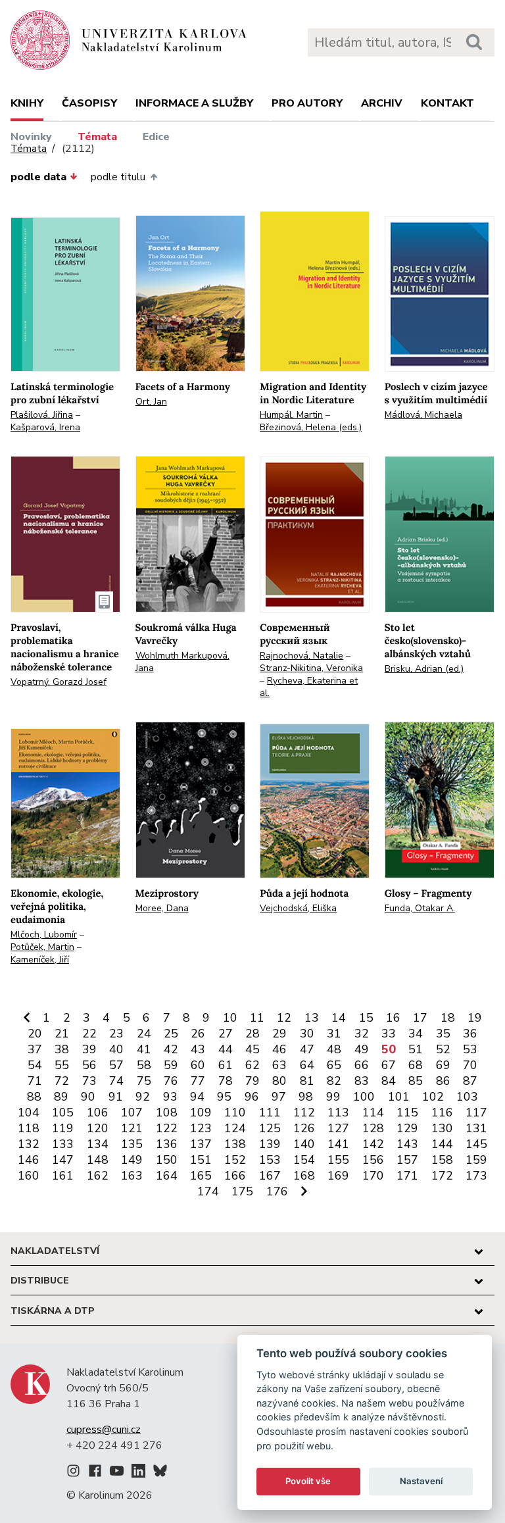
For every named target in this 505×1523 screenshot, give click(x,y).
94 (197, 1097)
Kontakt (447, 103)
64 (307, 1065)
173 (476, 1176)
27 (225, 1033)
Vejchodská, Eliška (298, 908)
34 (415, 1033)
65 (334, 1065)
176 (277, 1191)
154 (304, 1160)
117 (476, 1112)
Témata (97, 137)
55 (62, 1065)
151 (201, 1160)
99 (333, 1097)
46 (279, 1049)
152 (235, 1160)
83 (361, 1081)
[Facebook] (95, 1473)
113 (338, 1112)
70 (470, 1065)
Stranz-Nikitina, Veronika (311, 668)
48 (334, 1049)
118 (28, 1128)
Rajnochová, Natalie (301, 655)
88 (34, 1097)
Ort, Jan (151, 401)
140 (304, 1144)
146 (28, 1160)
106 (97, 1112)
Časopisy (89, 103)
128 (373, 1128)
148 (97, 1160)
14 (338, 1018)
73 (89, 1081)
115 (407, 1112)
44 (225, 1049)
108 (167, 1112)
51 (415, 1049)
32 (361, 1033)
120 (97, 1128)
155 (338, 1160)
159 (476, 1160)
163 (132, 1176)
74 (116, 1081)
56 (89, 1065)
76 (171, 1081)
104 (28, 1112)
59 (171, 1065)
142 (373, 1144)
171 (407, 1176)
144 (442, 1144)
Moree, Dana (162, 908)
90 (88, 1097)
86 (443, 1081)
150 (167, 1160)
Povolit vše (308, 1481)
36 (470, 1033)
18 (448, 1018)
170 (373, 1176)
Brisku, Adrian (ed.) (424, 668)
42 (171, 1049)
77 (198, 1081)
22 (89, 1033)
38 (62, 1049)
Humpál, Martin (291, 415)
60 (198, 1065)
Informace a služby (194, 103)
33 (388, 1033)
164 (167, 1176)
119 (63, 1128)
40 (116, 1049)
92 (142, 1097)
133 (63, 1144)
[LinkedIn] (138, 1473)
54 (35, 1065)
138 (235, 1144)
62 (252, 1065)
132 (28, 1144)
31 (334, 1033)
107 (132, 1112)
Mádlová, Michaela (423, 415)
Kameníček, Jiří (40, 959)
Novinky (31, 137)
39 (89, 1049)
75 (144, 1081)
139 (270, 1144)
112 (304, 1112)
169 (338, 1176)
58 (144, 1065)
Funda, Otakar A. (420, 908)
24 (144, 1033)
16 (393, 1018)
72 (62, 1081)
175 (242, 1191)
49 (361, 1049)
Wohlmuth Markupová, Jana (182, 661)
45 (252, 1049)
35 (443, 1033)
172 (442, 1176)
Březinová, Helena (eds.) (311, 427)
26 (198, 1033)
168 (304, 1176)
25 (171, 1033)
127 (338, 1128)
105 (63, 1112)
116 (442, 1112)
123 (201, 1128)
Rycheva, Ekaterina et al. (309, 686)
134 (97, 1144)
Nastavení (421, 1481)
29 (279, 1033)
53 (470, 1049)
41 (144, 1049)
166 (235, 1176)
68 (415, 1065)
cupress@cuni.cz (103, 1429)
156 (373, 1160)
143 (407, 1144)
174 (208, 1191)
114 (373, 1112)
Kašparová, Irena (45, 427)
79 (252, 1081)
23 (116, 1033)
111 (270, 1112)
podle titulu (118, 177)
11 (257, 1018)
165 (201, 1176)
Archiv (381, 103)
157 (407, 1160)
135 (132, 1144)
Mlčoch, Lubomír (44, 934)
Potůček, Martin (42, 947)
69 (443, 1065)
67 (388, 1065)
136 (167, 1144)
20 (35, 1033)
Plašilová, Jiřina (42, 415)
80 (279, 1081)
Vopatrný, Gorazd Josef (59, 682)
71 (35, 1081)
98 (306, 1097)
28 (252, 1033)
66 (361, 1065)
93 (170, 1097)
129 (407, 1128)
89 (61, 1097)
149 (132, 1160)
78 (225, 1081)
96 (252, 1097)
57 (116, 1065)
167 (270, 1176)
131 (476, 1128)
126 (304, 1128)
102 (433, 1097)
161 (63, 1176)
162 (97, 1176)
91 (115, 1097)
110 (235, 1112)
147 (63, 1160)
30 (307, 1033)
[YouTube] (117, 1473)
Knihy (27, 103)
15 (366, 1018)
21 (62, 1033)
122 (167, 1128)
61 (225, 1065)
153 (270, 1160)
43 (198, 1049)
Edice (156, 137)
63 (279, 1065)
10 (230, 1018)
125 (270, 1128)
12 (284, 1018)
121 (132, 1128)
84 (388, 1081)
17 (420, 1018)
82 (334, 1081)
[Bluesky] (160, 1473)
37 (35, 1049)
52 (443, 1049)
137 (201, 1144)
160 (28, 1176)
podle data (38, 177)
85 (415, 1081)
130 (442, 1128)
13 (311, 1018)
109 (201, 1112)
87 (470, 1081)
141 (338, 1144)
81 (307, 1081)
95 (224, 1097)
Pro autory (307, 103)
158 (442, 1160)
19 (475, 1018)
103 (467, 1097)
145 (476, 1144)
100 (364, 1097)
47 (307, 1049)
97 (279, 1097)
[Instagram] (73, 1473)
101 (399, 1097)
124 (235, 1128)
